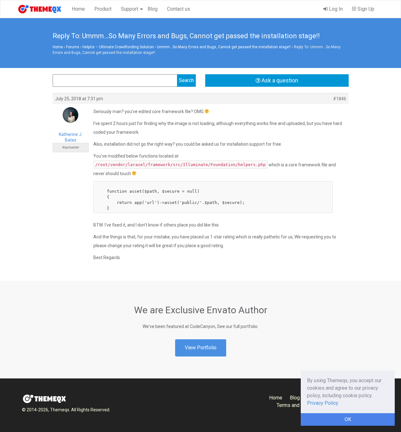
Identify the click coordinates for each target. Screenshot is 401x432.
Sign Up (365, 9)
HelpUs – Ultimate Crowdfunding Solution (118, 47)
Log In (335, 9)
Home (78, 9)
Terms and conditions (300, 405)
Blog (153, 9)
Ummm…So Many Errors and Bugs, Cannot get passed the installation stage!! (224, 47)
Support (129, 9)
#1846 (339, 98)
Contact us (178, 9)
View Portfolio (200, 348)
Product (103, 9)
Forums (72, 47)
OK (348, 419)
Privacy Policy (322, 403)
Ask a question (279, 80)
